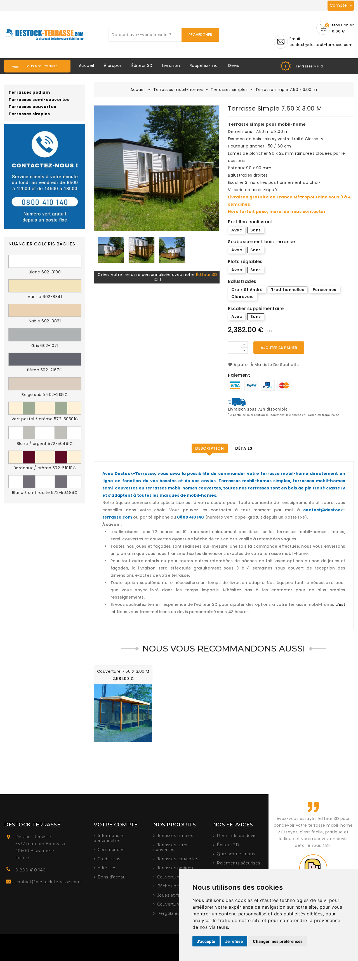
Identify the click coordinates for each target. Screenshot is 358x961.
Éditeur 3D (141, 65)
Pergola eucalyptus (177, 913)
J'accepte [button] (206, 941)
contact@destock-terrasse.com (48, 881)
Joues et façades (174, 895)
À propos (113, 65)
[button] (37, 66)
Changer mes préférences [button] (278, 941)
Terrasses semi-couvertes (38, 99)
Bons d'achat (111, 877)
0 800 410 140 (30, 870)
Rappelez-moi (204, 65)
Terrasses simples (29, 114)
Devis (233, 65)
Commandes (111, 849)
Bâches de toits (173, 886)
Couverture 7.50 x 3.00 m (123, 671)
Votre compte (116, 825)
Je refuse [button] (234, 941)
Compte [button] (342, 5)
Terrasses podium (29, 92)
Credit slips (109, 858)
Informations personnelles (109, 838)
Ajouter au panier (279, 347)
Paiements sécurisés (238, 863)
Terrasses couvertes (32, 106)
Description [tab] (209, 448)
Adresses (107, 867)
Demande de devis (236, 835)
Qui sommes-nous (236, 853)
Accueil (86, 65)
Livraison (171, 65)
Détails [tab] (243, 448)
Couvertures (170, 877)
